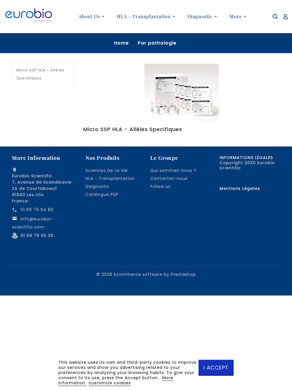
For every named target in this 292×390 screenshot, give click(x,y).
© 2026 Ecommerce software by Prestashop (146, 274)
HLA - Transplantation (110, 178)
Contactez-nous (169, 178)
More (236, 16)
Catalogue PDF (102, 194)
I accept (216, 367)
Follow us (160, 186)
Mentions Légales (240, 188)
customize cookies (110, 383)
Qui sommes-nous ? (173, 170)
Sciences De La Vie (107, 170)
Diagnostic (98, 186)
